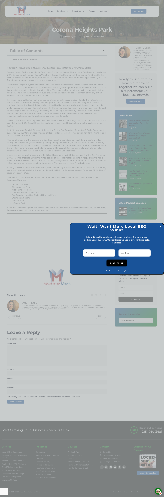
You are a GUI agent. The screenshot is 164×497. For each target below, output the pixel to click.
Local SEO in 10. (99, 240)
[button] (160, 226)
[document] (82, 248)
